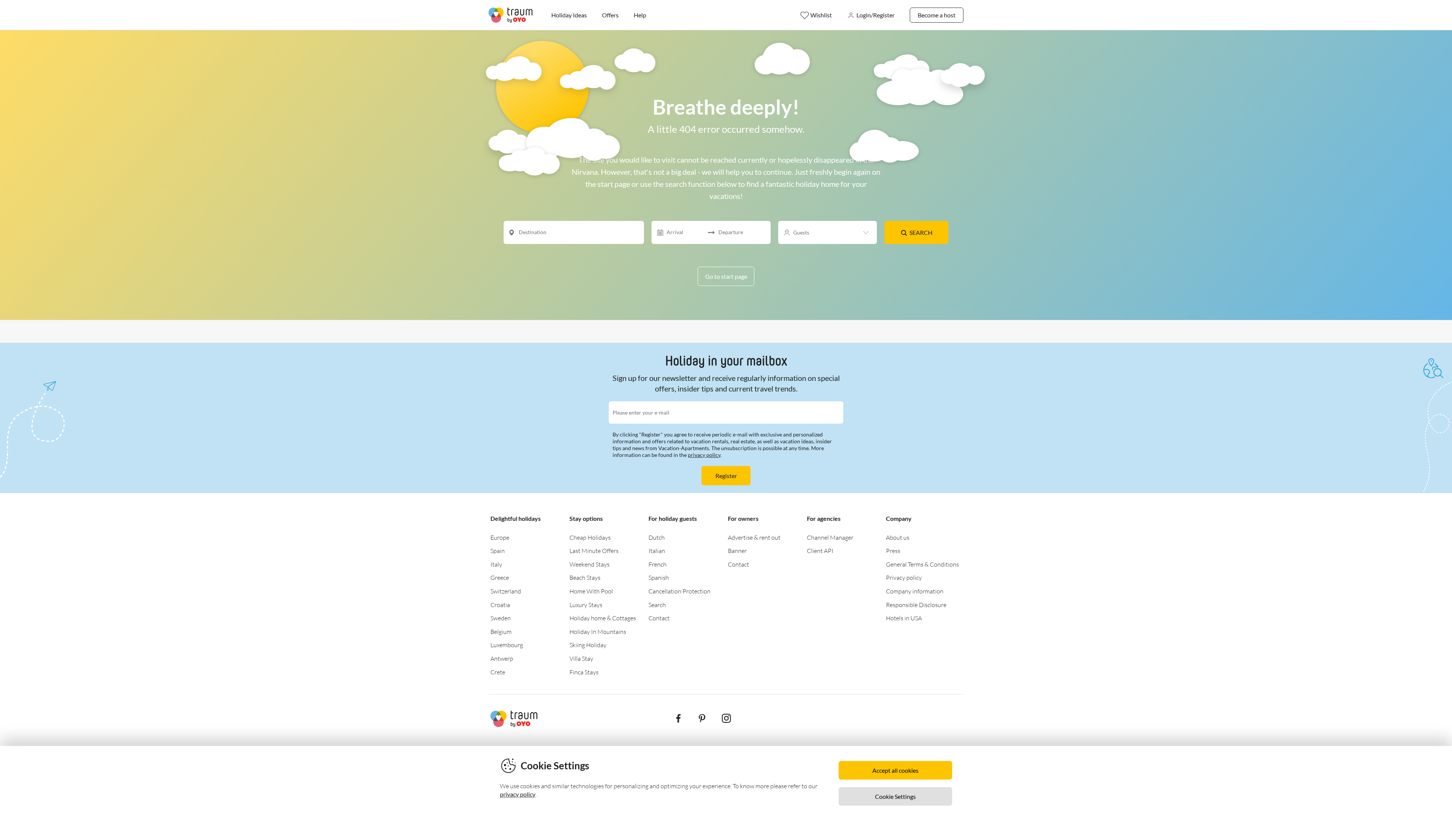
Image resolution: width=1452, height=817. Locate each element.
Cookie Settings (895, 796)
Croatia (500, 605)
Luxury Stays (585, 605)
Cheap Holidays (590, 537)
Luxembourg (506, 645)
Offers (610, 15)
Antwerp (501, 658)
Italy (496, 564)
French (657, 564)
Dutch (656, 537)
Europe (499, 537)
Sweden (500, 618)
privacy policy (704, 455)
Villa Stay (581, 658)
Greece (499, 577)
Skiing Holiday (588, 645)
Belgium (501, 631)
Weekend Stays (589, 564)
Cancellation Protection (679, 591)
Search (920, 232)
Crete (497, 672)
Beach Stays (584, 577)
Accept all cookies (895, 770)
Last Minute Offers (594, 551)
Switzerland (505, 591)
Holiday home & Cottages (602, 618)
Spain (497, 551)
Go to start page (726, 276)
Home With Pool (591, 591)
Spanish (658, 577)
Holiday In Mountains (597, 631)
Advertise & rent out (754, 537)
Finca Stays (584, 672)
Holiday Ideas (569, 15)
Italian (656, 551)
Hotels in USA (904, 618)
